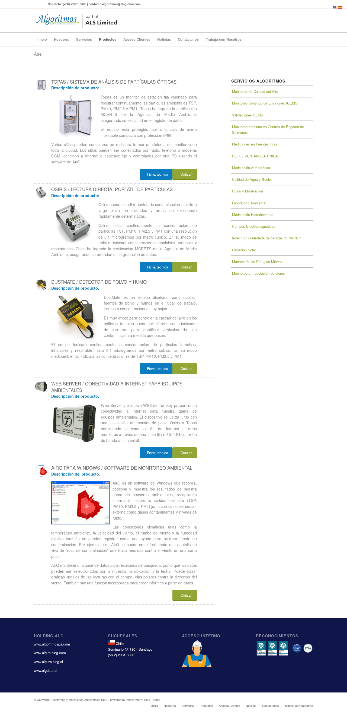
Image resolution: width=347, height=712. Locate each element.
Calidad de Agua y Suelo (251, 179)
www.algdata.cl (45, 670)
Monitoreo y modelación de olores (258, 273)
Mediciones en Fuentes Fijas (254, 144)
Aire (38, 54)
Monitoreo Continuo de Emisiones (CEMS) (265, 103)
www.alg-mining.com (50, 652)
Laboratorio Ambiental (249, 202)
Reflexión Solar (244, 249)
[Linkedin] (44, 4)
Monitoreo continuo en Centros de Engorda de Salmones (268, 129)
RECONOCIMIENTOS (277, 635)
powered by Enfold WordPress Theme (135, 699)
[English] (335, 7)
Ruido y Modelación (247, 191)
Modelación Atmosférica (251, 167)
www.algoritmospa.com (52, 644)
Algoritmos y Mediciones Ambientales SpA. (79, 699)
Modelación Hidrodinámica (252, 214)
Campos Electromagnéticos (253, 226)
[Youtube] (35, 4)
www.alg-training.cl (48, 661)
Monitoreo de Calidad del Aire (255, 91)
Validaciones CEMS (247, 115)
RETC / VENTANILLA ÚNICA (255, 156)
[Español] (340, 7)
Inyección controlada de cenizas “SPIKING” (266, 238)
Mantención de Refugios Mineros (258, 261)
